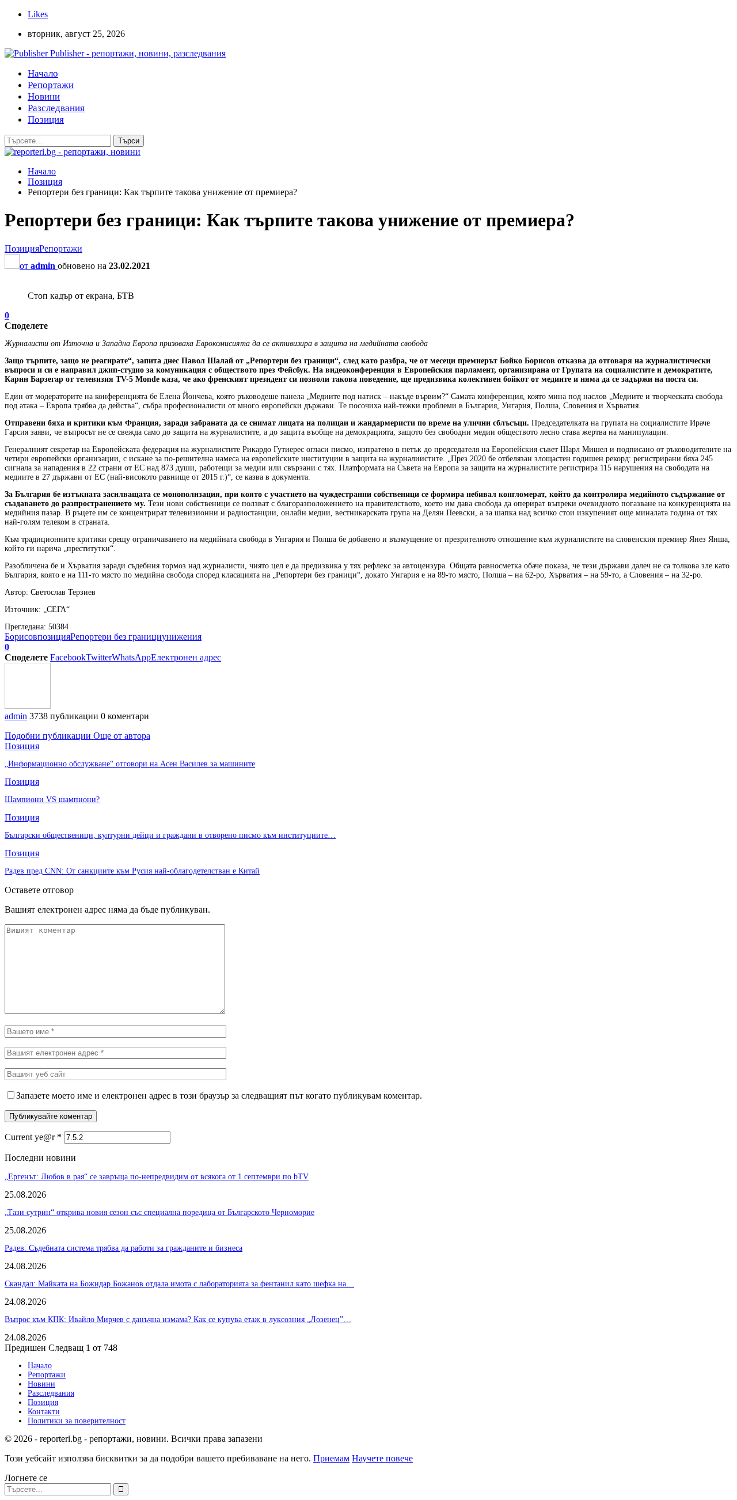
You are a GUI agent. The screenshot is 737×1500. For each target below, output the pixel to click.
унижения (182, 636)
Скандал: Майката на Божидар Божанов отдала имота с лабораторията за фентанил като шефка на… (179, 1283)
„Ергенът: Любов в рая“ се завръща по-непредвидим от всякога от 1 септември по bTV (157, 1176)
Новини (44, 96)
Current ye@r (33, 1137)
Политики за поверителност (77, 1421)
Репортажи (51, 84)
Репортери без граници (116, 636)
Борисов (21, 636)
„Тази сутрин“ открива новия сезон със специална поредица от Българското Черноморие (159, 1212)
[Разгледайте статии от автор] (28, 706)
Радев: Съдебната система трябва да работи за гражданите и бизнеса (123, 1248)
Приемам (331, 1458)
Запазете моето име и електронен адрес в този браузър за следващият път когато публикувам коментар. (219, 1095)
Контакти (44, 1411)
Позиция (46, 119)
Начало (43, 73)
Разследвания (56, 107)
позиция (53, 636)
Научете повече (382, 1458)
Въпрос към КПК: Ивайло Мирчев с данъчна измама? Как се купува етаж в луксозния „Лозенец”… (178, 1319)
